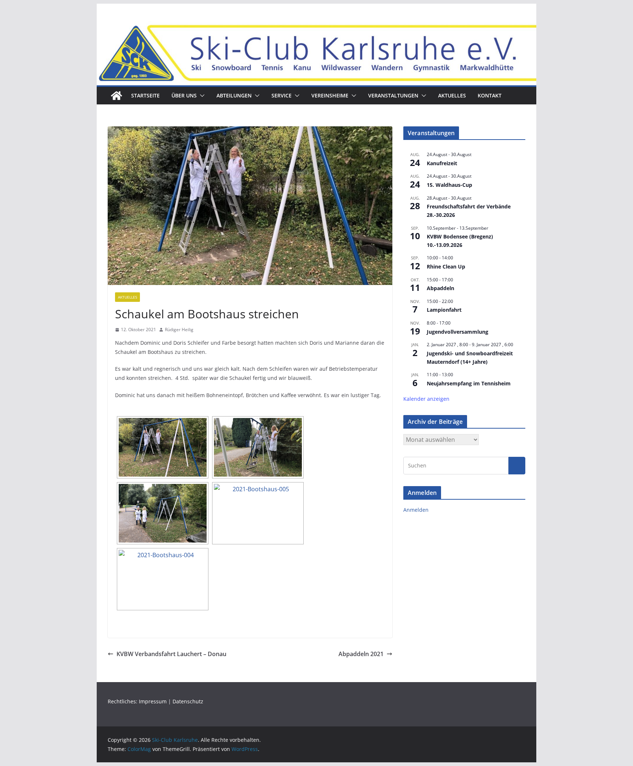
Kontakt (489, 95)
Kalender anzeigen (426, 398)
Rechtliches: (123, 701)
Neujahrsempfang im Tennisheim (469, 383)
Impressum (153, 701)
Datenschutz (188, 701)
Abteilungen (234, 95)
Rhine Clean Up (446, 266)
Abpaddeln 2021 (361, 654)
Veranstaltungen (393, 95)
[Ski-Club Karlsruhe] (116, 95)
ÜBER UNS (184, 95)
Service (281, 95)
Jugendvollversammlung (457, 331)
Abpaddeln (440, 288)
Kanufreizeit (442, 163)
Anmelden (416, 509)
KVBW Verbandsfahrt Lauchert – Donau (171, 654)
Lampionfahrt (444, 309)
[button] (201, 95)
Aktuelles (452, 95)
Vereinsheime (329, 95)
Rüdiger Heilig (179, 329)
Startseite (145, 95)
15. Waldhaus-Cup (449, 184)
